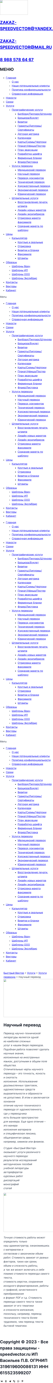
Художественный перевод (34, 186)
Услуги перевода (22, 166)
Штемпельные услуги (25, 198)
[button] (26, 297)
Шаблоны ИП (20, 270)
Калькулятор (19, 238)
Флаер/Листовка (28, 162)
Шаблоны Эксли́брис (24, 278)
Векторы (11, 286)
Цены (9, 234)
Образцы (11, 262)
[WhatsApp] (18, 1381)
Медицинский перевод (32, 169)
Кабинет (11, 290)
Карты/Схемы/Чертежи (32, 141)
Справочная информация (27, 93)
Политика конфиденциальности (31, 89)
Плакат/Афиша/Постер (31, 145)
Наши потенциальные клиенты (31, 85)
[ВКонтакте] (2, 1381)
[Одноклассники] (6, 1381)
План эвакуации (28, 149)
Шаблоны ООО (21, 274)
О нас (15, 81)
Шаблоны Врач (21, 266)
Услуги (10, 105)
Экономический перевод (33, 190)
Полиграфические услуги (27, 109)
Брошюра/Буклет (28, 117)
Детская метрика (28, 133)
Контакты (12, 282)
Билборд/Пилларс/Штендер (35, 113)
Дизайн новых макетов (32, 210)
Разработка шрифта (30, 153)
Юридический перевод (32, 194)
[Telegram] (10, 1381)
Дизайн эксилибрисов (31, 214)
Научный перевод (29, 173)
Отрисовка (24, 246)
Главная (11, 77)
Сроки (9, 101)
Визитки (22, 121)
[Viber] (14, 1381)
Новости (11, 97)
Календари (24, 137)
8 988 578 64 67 (17, 59)
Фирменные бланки (30, 158)
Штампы (23, 258)
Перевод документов (31, 178)
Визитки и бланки (28, 250)
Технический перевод (31, 182)
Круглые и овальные (30, 242)
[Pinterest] (22, 1381)
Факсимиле (25, 254)
